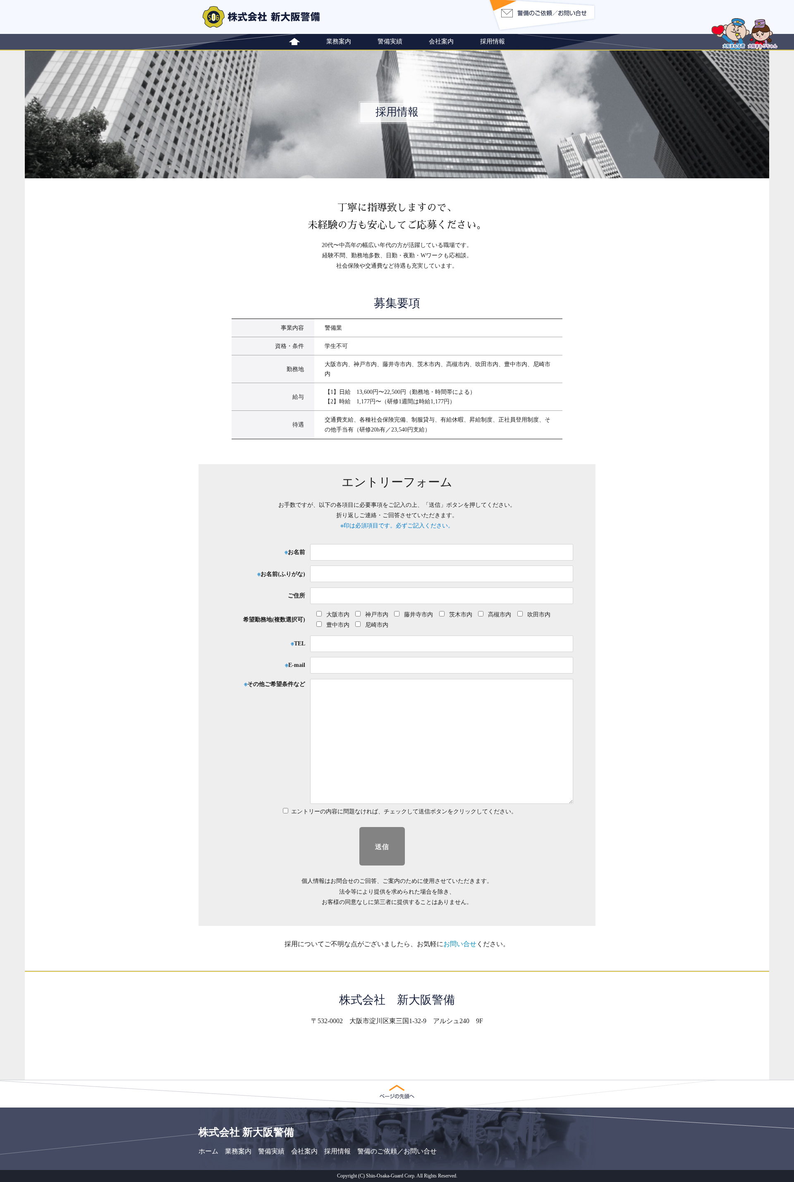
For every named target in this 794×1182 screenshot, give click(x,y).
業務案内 (338, 41)
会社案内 (441, 41)
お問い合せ (459, 943)
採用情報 (492, 41)
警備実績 (390, 41)
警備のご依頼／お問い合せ (397, 1151)
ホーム (208, 1151)
